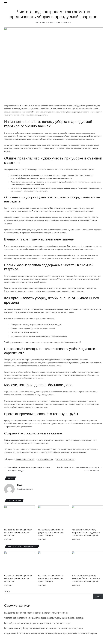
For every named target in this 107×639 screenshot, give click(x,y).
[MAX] (9, 489)
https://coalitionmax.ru (25, 489)
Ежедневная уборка (25, 459)
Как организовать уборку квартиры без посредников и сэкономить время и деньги (86, 532)
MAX (43, 22)
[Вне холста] (5, 2)
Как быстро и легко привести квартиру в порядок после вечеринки (18, 532)
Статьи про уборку (65, 459)
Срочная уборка (45, 459)
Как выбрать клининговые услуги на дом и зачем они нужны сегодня (51, 532)
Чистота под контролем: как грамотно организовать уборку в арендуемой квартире (44, 618)
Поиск (7, 591)
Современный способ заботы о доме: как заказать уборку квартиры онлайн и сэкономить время (50, 633)
